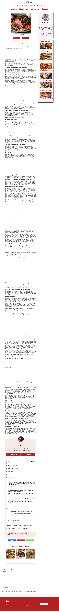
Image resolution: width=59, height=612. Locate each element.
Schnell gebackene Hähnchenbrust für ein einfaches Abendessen (11, 560)
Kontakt (27, 606)
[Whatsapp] (30, 540)
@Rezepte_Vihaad (29, 534)
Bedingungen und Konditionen (31, 605)
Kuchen (18, 5)
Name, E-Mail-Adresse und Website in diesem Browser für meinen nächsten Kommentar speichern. (19, 591)
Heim (14, 5)
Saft (38, 5)
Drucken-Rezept (26, 37)
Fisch (42, 5)
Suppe (31, 5)
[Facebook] (12, 540)
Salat (34, 5)
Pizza (22, 5)
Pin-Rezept (29, 454)
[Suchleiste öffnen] (45, 5)
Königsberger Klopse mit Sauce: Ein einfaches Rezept (30, 560)
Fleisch (26, 5)
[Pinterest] (21, 540)
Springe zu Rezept (16, 37)
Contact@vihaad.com (44, 603)
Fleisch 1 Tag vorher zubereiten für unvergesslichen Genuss (20, 560)
